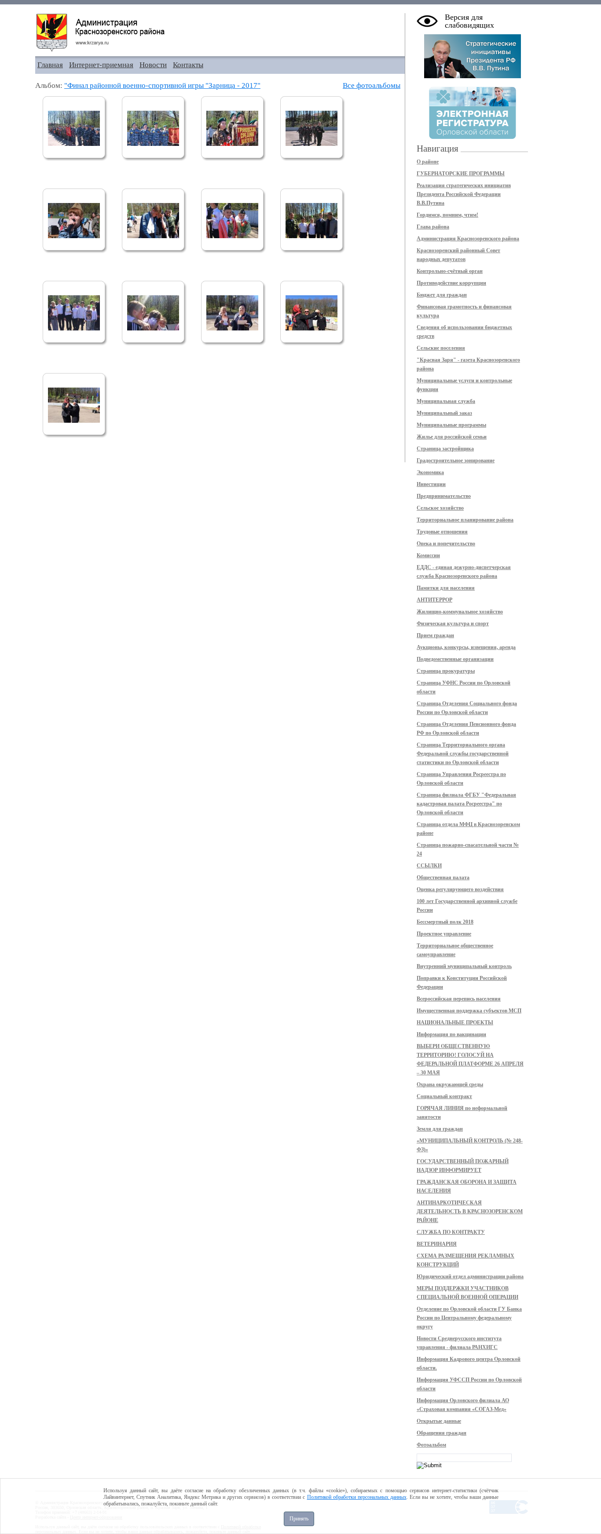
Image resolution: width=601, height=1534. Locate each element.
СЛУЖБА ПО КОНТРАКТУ (451, 1232)
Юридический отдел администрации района (470, 1276)
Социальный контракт (444, 1096)
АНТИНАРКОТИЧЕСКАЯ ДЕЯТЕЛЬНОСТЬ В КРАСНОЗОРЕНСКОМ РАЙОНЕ (470, 1211)
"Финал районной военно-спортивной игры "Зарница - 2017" (162, 85)
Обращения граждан (441, 1433)
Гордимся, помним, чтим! (447, 215)
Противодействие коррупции (451, 283)
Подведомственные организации (455, 659)
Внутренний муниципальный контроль (464, 966)
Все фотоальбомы (371, 85)
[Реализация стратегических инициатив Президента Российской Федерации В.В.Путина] (472, 76)
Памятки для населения (446, 588)
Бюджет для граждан (442, 295)
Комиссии (428, 555)
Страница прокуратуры (446, 671)
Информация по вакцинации (451, 1034)
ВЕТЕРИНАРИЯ (437, 1244)
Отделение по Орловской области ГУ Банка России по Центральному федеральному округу (469, 1318)
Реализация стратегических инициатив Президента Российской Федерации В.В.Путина (464, 194)
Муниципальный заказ (444, 413)
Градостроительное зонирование (456, 460)
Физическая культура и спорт (453, 623)
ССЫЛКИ (429, 866)
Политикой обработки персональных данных (357, 1497)
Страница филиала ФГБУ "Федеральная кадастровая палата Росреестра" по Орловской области (466, 804)
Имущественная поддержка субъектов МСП (469, 1011)
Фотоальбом (431, 1445)
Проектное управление (444, 934)
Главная (50, 65)
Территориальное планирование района (465, 520)
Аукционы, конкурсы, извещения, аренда (466, 647)
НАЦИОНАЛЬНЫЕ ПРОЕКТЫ (455, 1022)
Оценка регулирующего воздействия (460, 889)
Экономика (430, 472)
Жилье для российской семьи (452, 437)
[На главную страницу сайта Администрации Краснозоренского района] (220, 32)
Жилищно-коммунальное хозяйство (460, 612)
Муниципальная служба (446, 401)
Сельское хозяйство (440, 508)
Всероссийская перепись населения (459, 999)
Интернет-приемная (101, 65)
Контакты (188, 65)
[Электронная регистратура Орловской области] (472, 137)
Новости (153, 65)
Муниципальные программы (451, 425)
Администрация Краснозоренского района (468, 239)
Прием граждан (435, 635)
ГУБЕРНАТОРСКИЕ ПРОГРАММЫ (461, 173)
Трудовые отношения (442, 532)
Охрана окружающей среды (450, 1084)
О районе (428, 162)
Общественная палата (443, 877)
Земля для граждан (440, 1129)
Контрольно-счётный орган (450, 271)
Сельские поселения (441, 348)
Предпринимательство (444, 496)
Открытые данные (439, 1421)
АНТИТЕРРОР (434, 600)
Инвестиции (431, 484)
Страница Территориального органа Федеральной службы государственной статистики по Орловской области (463, 753)
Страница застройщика (445, 449)
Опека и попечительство (446, 543)
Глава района (433, 227)
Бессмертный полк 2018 (445, 922)
